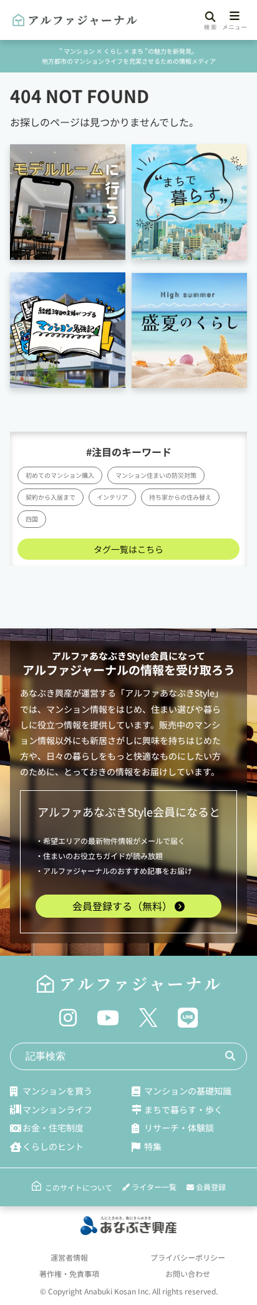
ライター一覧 (153, 1186)
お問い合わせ (187, 1273)
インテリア (112, 497)
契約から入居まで (50, 497)
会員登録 (210, 1186)
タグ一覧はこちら (128, 549)
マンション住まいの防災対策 (155, 475)
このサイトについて (78, 1187)
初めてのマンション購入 (60, 475)
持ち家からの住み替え (180, 497)
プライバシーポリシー (187, 1257)
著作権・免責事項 (69, 1273)
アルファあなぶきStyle (101, 655)
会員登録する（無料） (123, 905)
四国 (32, 518)
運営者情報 (69, 1257)
